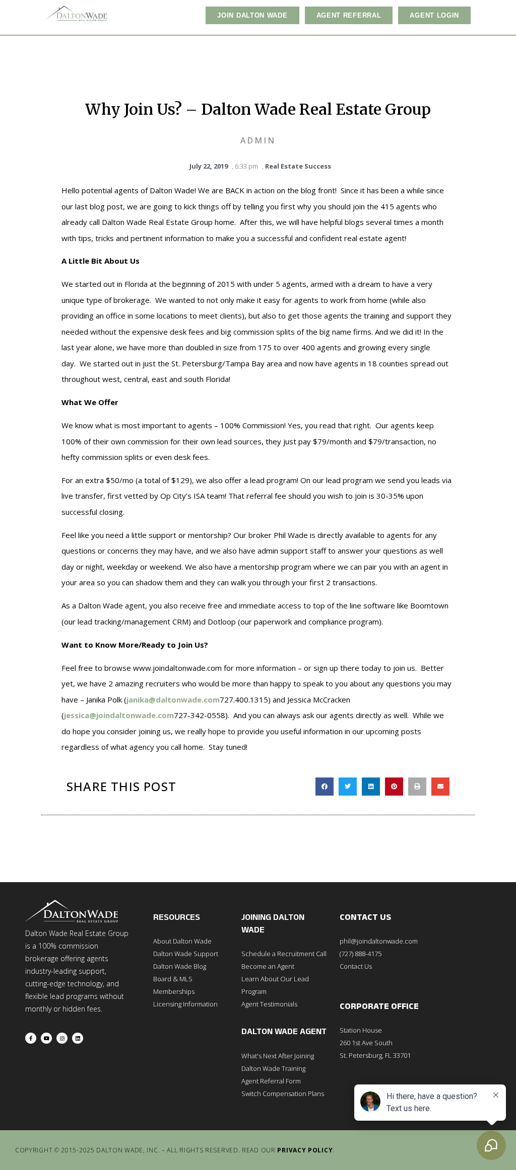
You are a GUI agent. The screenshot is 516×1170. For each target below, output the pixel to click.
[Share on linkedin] (371, 786)
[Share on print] (417, 786)
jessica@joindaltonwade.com (119, 715)
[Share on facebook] (324, 786)
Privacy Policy (305, 1150)
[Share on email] (440, 786)
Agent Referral (348, 15)
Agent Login (434, 15)
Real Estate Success (298, 166)
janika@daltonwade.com (173, 699)
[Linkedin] (77, 1038)
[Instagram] (62, 1038)
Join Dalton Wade (252, 15)
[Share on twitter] (348, 786)
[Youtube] (46, 1038)
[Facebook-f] (30, 1038)
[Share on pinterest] (394, 786)
